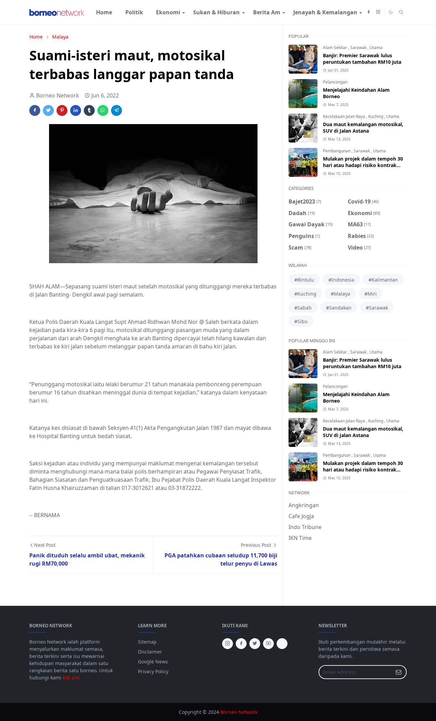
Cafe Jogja (301, 516)
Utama (376, 47)
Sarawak (359, 47)
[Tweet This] (48, 110)
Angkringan (304, 505)
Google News (153, 661)
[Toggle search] (401, 12)
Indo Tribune (305, 527)
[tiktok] (282, 643)
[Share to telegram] (116, 110)
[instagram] (378, 12)
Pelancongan (335, 82)
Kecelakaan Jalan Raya (344, 116)
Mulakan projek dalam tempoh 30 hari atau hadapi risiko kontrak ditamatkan (363, 165)
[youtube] (268, 643)
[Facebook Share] (34, 110)
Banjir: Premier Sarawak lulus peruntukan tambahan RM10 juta (362, 58)
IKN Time (300, 538)
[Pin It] (62, 110)
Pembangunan (337, 151)
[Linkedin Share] (75, 110)
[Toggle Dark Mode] (391, 12)
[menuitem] (104, 12)
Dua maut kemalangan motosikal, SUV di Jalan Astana (363, 127)
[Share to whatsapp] (102, 110)
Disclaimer (150, 651)
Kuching (376, 116)
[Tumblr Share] (89, 110)
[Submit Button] (398, 672)
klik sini (71, 677)
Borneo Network (238, 712)
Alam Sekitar (335, 47)
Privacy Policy (153, 671)
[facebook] (368, 12)
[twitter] (254, 643)
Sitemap (147, 642)
